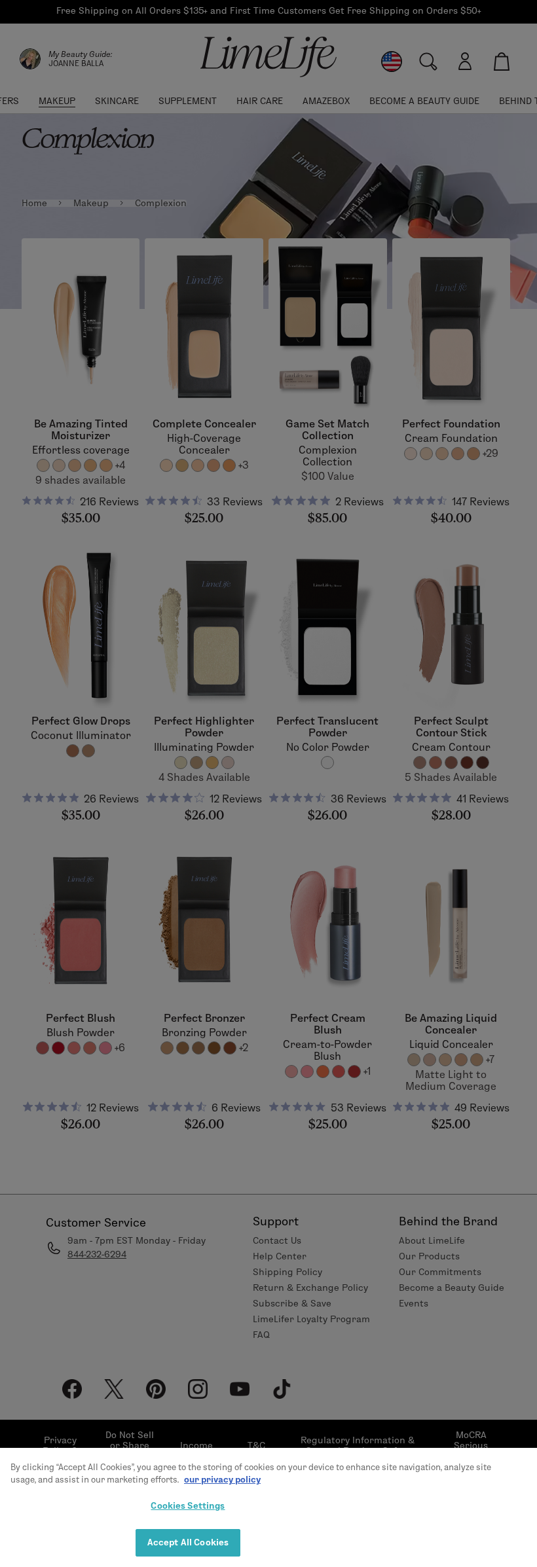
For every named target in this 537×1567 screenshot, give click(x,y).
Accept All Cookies (188, 1542)
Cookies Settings (188, 1505)
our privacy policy (222, 1479)
